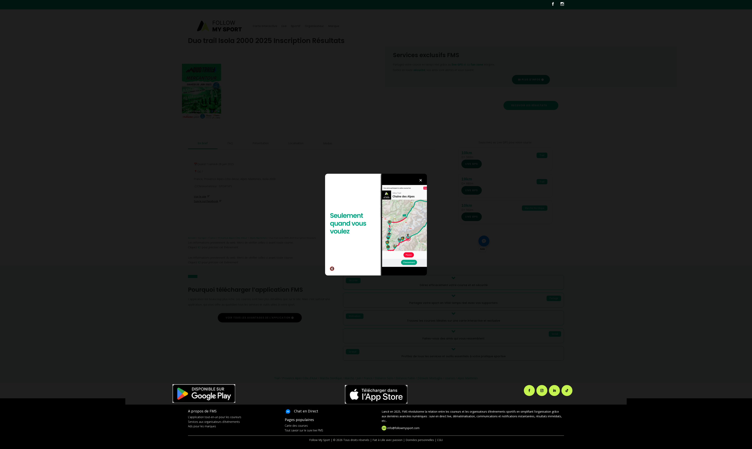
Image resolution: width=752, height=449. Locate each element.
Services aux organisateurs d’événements (214, 422)
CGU (440, 440)
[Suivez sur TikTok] (566, 390)
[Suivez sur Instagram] (541, 390)
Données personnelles (420, 440)
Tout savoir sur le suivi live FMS (304, 430)
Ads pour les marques (202, 426)
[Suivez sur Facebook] (529, 390)
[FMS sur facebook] (556, 5)
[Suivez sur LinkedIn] (554, 390)
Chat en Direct (306, 411)
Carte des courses (296, 425)
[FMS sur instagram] (562, 5)
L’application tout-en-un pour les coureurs (214, 417)
